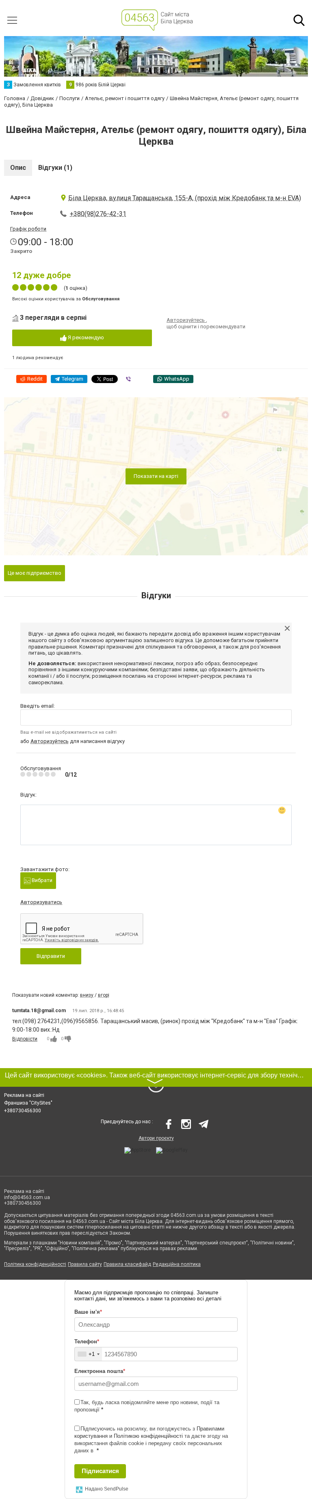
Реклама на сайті (24, 1095)
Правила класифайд (127, 1264)
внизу (86, 995)
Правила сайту (85, 1264)
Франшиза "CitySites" (28, 1103)
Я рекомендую (85, 337)
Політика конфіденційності (35, 1264)
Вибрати (41, 880)
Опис (18, 167)
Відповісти (24, 1039)
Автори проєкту (156, 1138)
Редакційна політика (177, 1264)
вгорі (103, 995)
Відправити (51, 956)
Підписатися (100, 1470)
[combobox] (88, 1354)
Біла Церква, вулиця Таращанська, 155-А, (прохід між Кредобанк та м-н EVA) (184, 198)
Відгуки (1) (55, 167)
